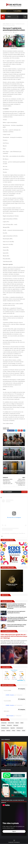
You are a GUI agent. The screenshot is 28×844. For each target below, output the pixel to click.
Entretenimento (5, 728)
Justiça (3, 730)
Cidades (3, 725)
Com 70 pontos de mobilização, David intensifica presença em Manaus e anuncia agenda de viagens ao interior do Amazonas (17, 619)
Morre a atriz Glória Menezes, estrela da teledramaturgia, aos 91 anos (16, 625)
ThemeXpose (17, 842)
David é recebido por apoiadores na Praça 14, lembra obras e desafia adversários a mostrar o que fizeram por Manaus (16, 606)
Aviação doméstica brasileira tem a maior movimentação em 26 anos (13, 457)
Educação (16, 725)
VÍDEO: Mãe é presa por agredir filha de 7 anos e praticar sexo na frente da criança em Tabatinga (14, 636)
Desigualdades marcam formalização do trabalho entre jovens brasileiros (13, 443)
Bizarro (17, 722)
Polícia (13, 730)
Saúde (23, 730)
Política (18, 730)
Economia (9, 725)
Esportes (13, 728)
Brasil (7, 23)
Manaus (8, 730)
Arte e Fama (11, 722)
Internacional (20, 728)
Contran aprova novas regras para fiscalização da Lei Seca (16, 612)
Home (4, 23)
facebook (24, 491)
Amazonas (3, 722)
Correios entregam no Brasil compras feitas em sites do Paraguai (13, 471)
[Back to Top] (14, 840)
